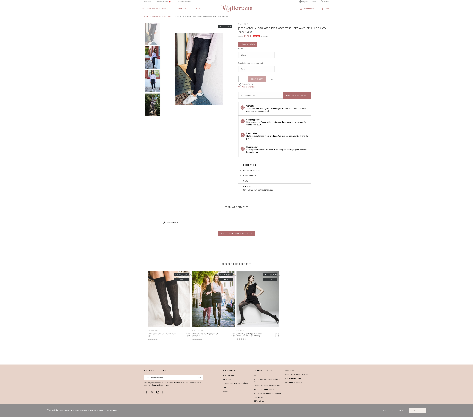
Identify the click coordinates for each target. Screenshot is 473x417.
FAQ (255, 375)
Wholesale (289, 371)
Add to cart (257, 79)
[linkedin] (163, 392)
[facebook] (147, 392)
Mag (224, 387)
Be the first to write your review (237, 234)
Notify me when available (297, 95)
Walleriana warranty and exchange (267, 393)
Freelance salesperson (294, 382)
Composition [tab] (249, 175)
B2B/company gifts (293, 378)
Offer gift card (260, 401)
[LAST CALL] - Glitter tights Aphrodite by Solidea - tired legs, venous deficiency (248, 335)
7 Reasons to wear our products (235, 383)
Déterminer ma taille (247, 44)
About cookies (393, 410)
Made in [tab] (247, 186)
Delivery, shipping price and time (267, 385)
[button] (272, 79)
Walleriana (153, 330)
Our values (227, 379)
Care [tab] (245, 181)
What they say (228, 375)
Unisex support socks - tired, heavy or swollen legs (162, 335)
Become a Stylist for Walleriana (297, 374)
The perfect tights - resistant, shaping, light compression (205, 335)
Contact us (258, 397)
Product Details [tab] (252, 170)
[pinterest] (152, 392)
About (225, 391)
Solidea (243, 24)
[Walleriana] (236, 8)
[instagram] (157, 392)
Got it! (417, 410)
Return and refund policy (264, 389)
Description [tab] (249, 165)
